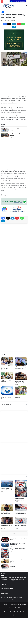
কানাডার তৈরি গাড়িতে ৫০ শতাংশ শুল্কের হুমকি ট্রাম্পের (18, 538)
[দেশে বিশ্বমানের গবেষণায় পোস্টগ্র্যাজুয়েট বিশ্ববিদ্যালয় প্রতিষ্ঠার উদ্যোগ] (21, 361)
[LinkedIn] (14, 24)
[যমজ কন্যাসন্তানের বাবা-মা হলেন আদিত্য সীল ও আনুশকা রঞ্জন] (7, 507)
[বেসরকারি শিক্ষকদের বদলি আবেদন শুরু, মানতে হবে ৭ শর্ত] (7, 375)
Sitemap (3, 599)
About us (3, 597)
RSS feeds (8, 599)
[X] (9, 24)
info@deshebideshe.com (16, 599)
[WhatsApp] (23, 24)
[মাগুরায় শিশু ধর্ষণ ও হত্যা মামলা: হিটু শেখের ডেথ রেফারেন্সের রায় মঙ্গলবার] (7, 520)
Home (8, 607)
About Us (12, 607)
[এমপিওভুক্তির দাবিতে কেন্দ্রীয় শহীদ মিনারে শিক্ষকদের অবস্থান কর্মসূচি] (5, 135)
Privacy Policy (15, 597)
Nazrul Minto (10, 588)
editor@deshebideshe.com (9, 589)
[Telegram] (14, 27)
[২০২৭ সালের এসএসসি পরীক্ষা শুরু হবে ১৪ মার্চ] (5, 130)
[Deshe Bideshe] (8, 6)
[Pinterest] (19, 24)
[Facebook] (5, 24)
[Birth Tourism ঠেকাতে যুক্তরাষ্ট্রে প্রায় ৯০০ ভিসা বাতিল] (21, 488)
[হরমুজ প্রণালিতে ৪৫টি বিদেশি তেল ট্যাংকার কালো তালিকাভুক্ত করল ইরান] (7, 483)
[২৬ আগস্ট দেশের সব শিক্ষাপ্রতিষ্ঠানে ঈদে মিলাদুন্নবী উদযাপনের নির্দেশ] (7, 390)
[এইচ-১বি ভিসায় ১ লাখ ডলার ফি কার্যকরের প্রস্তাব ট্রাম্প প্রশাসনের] (21, 507)
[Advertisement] (14, 82)
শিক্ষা (3, 12)
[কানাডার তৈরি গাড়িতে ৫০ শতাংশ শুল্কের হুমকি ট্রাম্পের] (5, 539)
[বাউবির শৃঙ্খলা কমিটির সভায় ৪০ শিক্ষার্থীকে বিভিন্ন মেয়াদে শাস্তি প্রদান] (21, 376)
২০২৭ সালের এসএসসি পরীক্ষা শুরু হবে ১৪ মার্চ (16, 128)
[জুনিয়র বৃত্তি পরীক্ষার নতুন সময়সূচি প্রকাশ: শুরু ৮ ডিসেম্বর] (7, 361)
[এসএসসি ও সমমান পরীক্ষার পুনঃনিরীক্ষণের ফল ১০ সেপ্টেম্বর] (21, 390)
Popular (14, 533)
